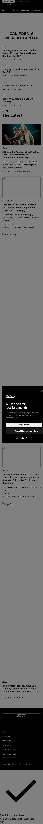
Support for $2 (23, 425)
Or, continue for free (24, 438)
